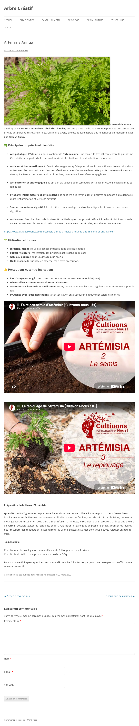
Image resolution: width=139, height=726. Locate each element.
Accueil (8, 20)
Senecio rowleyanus (17, 596)
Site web (9, 685)
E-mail (8, 671)
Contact (9, 27)
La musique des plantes (120, 596)
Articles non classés (45, 574)
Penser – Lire (117, 20)
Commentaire (13, 621)
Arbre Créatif (18, 8)
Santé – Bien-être (51, 20)
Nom (8, 658)
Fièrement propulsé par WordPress (20, 719)
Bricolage (73, 20)
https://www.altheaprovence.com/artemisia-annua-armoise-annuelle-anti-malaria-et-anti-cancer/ (59, 231)
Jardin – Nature (94, 20)
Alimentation (27, 20)
